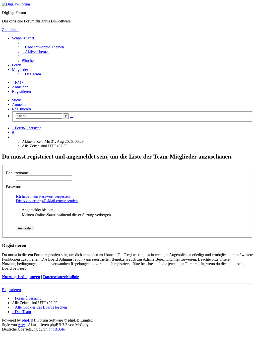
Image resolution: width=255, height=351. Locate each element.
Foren (16, 65)
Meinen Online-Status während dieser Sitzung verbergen (66, 215)
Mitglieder (20, 69)
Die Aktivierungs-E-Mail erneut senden (47, 201)
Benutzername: (18, 173)
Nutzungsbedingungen (21, 277)
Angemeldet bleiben (37, 210)
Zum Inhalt (10, 29)
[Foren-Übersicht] (16, 4)
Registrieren (21, 109)
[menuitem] (43, 47)
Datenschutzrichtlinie (61, 277)
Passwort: (13, 186)
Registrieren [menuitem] (21, 91)
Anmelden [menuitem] (20, 87)
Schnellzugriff (23, 38)
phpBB (27, 320)
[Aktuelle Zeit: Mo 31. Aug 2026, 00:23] (13, 137)
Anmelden (20, 104)
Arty (21, 325)
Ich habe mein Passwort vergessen (43, 196)
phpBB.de (57, 329)
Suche (17, 100)
